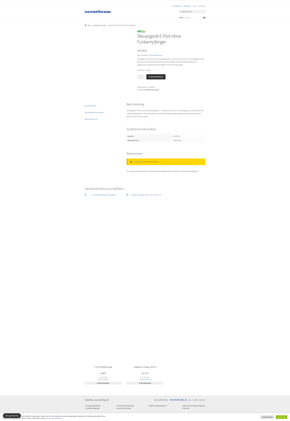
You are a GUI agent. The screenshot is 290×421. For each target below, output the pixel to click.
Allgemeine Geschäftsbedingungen (194, 406)
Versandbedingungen (93, 408)
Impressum (186, 408)
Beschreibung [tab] (90, 106)
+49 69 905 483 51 (178, 399)
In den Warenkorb (156, 77)
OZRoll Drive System (99, 25)
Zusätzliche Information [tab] (94, 112)
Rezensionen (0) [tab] (91, 119)
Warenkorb (187, 6)
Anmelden (201, 6)
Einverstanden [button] (281, 417)
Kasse (195, 6)
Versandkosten (157, 55)
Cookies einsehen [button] (267, 417)
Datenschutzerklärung (124, 408)
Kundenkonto (177, 6)
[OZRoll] (141, 31)
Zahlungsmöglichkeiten (93, 406)
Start (89, 25)
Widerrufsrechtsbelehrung (125, 406)
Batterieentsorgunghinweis (158, 406)
